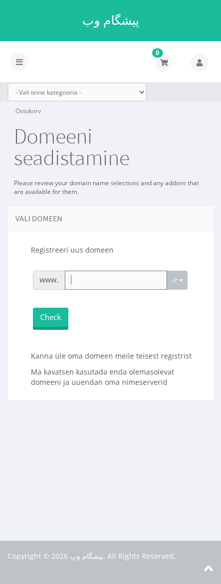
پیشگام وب (110, 20)
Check (50, 317)
